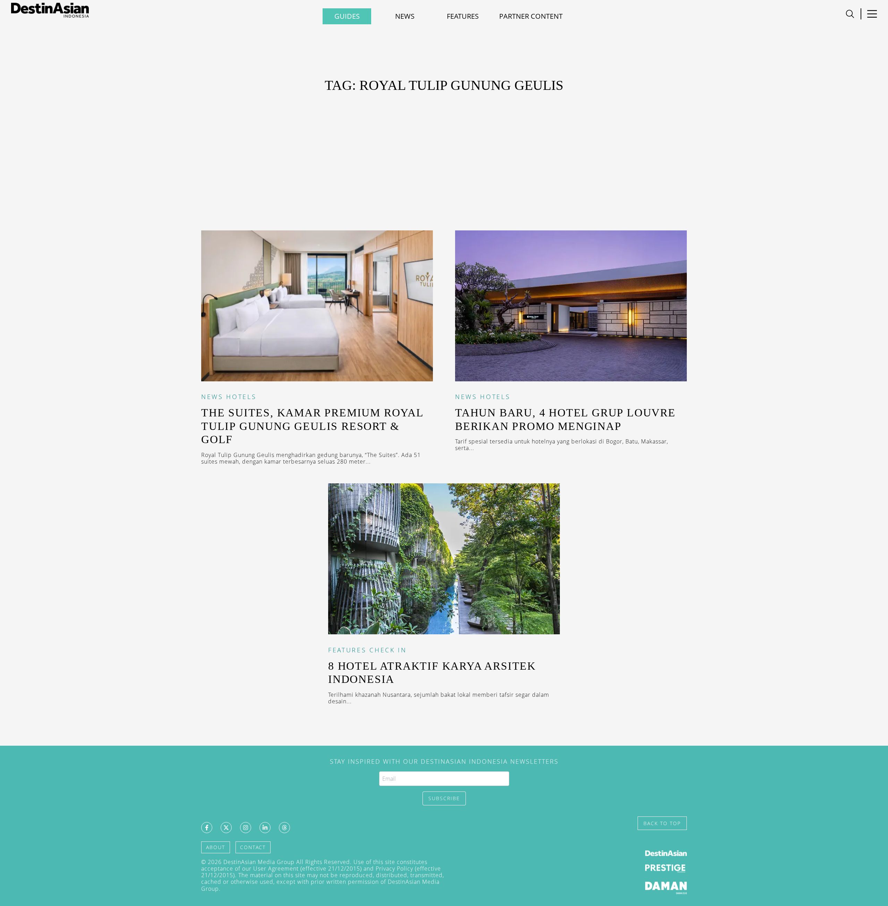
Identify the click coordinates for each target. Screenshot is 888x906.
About (215, 847)
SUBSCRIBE (444, 798)
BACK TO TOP (662, 823)
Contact (253, 847)
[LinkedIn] (265, 827)
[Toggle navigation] (850, 13)
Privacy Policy (394, 868)
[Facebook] (206, 827)
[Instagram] (245, 827)
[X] (226, 827)
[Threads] (284, 827)
